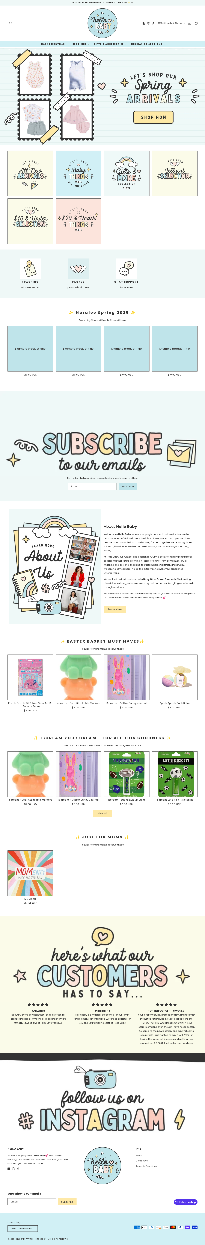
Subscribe (128, 486)
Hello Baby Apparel (24, 1239)
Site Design (40, 1239)
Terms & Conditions (146, 1166)
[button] (11, 23)
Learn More (115, 609)
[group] (102, 96)
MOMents (30, 899)
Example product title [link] (30, 348)
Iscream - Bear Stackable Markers (78, 703)
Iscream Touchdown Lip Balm (126, 800)
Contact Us (142, 1160)
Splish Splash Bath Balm (175, 703)
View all (102, 813)
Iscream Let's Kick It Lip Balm (175, 800)
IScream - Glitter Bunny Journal (126, 703)
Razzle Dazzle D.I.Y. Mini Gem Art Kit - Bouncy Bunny (30, 705)
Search (139, 1155)
